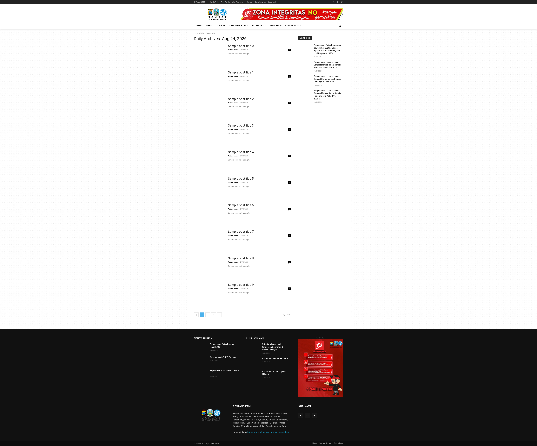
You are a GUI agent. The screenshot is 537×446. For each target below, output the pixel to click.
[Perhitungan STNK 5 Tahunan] (200, 361)
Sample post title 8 (241, 258)
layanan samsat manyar (258, 432)
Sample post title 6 (241, 205)
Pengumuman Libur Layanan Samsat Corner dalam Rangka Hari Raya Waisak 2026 (327, 79)
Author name (233, 50)
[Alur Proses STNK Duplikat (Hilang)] (252, 375)
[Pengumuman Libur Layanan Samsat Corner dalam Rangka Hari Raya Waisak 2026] (304, 80)
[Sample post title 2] (209, 107)
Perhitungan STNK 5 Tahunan (223, 357)
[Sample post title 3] (209, 134)
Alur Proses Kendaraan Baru (275, 358)
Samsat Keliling (325, 443)
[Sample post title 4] (209, 160)
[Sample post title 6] (209, 213)
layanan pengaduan (280, 432)
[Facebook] (333, 2)
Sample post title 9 (241, 284)
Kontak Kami (338, 443)
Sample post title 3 (241, 125)
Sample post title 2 (241, 99)
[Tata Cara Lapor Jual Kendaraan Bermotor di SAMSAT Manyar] (252, 347)
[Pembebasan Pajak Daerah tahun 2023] (200, 347)
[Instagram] (337, 2)
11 (290, 50)
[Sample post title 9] (209, 293)
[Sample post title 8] (209, 266)
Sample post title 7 (241, 231)
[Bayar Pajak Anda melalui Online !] (200, 374)
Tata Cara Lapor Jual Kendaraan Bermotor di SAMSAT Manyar (272, 347)
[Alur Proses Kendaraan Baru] (252, 362)
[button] (339, 25)
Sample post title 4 (241, 152)
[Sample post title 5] (209, 187)
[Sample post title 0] (209, 54)
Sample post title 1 (241, 72)
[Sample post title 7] (209, 240)
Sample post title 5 (241, 178)
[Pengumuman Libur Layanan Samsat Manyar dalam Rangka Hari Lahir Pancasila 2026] (304, 65)
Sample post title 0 (241, 46)
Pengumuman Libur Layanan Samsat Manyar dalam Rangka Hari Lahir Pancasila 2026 (327, 65)
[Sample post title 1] (209, 81)
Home (196, 33)
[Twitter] (341, 2)
